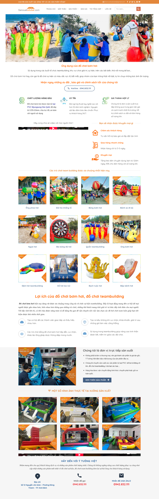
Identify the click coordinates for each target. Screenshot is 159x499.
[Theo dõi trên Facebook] (127, 2)
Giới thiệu (62, 9)
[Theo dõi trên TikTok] (130, 2)
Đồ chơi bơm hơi (17, 76)
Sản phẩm (73, 9)
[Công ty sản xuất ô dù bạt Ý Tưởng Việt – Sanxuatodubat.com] (30, 9)
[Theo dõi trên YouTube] (139, 2)
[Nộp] (138, 9)
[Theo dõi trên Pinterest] (137, 2)
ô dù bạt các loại (112, 366)
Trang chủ (50, 9)
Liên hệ (108, 9)
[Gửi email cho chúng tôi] (132, 2)
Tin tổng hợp (95, 9)
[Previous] (19, 366)
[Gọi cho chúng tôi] (134, 2)
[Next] (74, 366)
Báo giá (84, 9)
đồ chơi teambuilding (97, 366)
